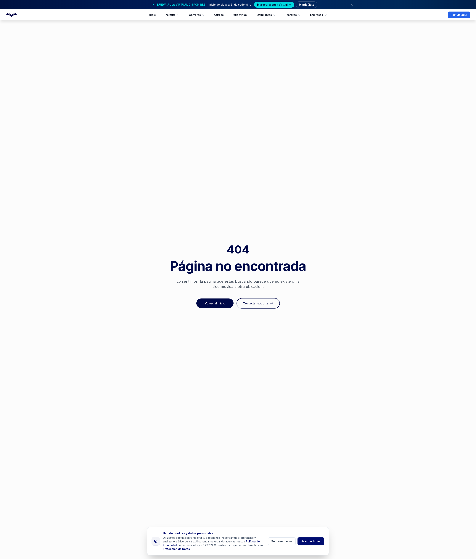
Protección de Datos (176, 548)
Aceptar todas (311, 541)
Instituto (170, 14)
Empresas (316, 14)
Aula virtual (240, 14)
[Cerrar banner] (352, 4)
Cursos (219, 14)
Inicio (152, 14)
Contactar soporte (255, 303)
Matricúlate (306, 4)
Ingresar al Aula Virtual (272, 4)
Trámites (291, 14)
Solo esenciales (281, 541)
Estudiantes (264, 14)
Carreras (195, 14)
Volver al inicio (215, 303)
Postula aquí (459, 14)
